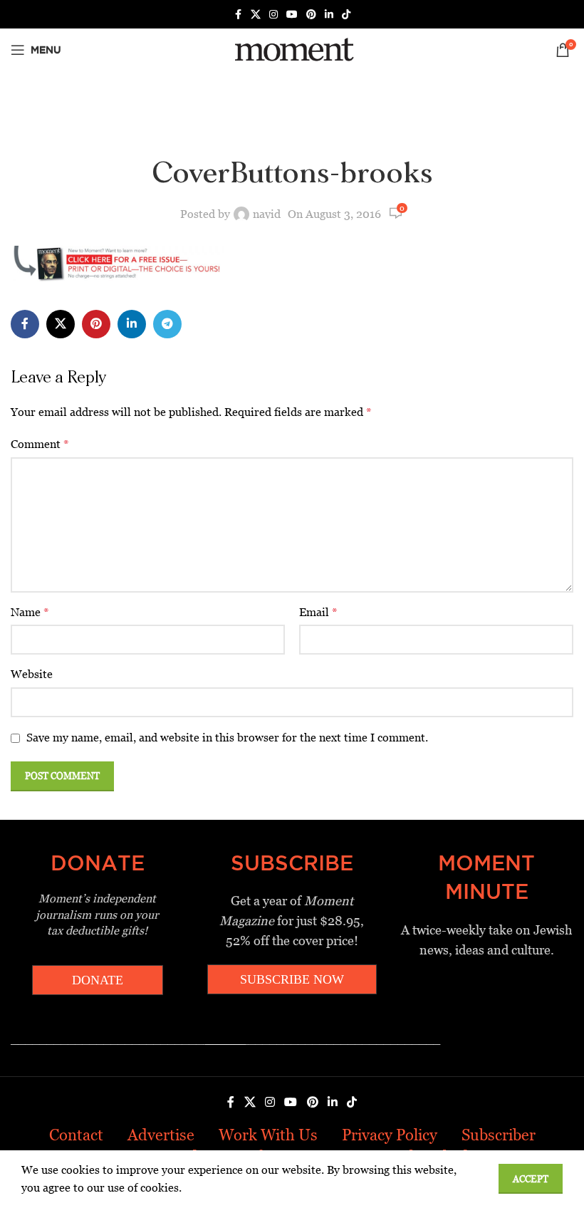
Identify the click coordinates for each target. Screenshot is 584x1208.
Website (32, 674)
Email (318, 612)
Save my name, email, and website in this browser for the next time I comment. (227, 737)
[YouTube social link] (292, 14)
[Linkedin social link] (329, 14)
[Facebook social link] (237, 14)
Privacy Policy (389, 1135)
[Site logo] (292, 49)
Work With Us (268, 1135)
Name (30, 612)
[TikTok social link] (346, 14)
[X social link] (255, 14)
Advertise (160, 1135)
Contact (76, 1135)
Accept (530, 1179)
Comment (40, 444)
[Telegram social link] (167, 324)
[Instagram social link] (273, 14)
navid (267, 214)
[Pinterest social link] (311, 14)
